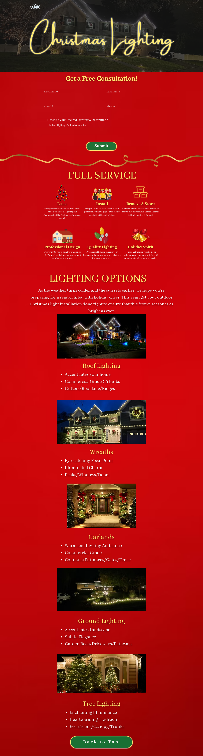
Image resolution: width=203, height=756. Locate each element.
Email (47, 106)
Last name (113, 91)
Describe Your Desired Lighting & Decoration (76, 120)
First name (51, 91)
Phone (110, 106)
